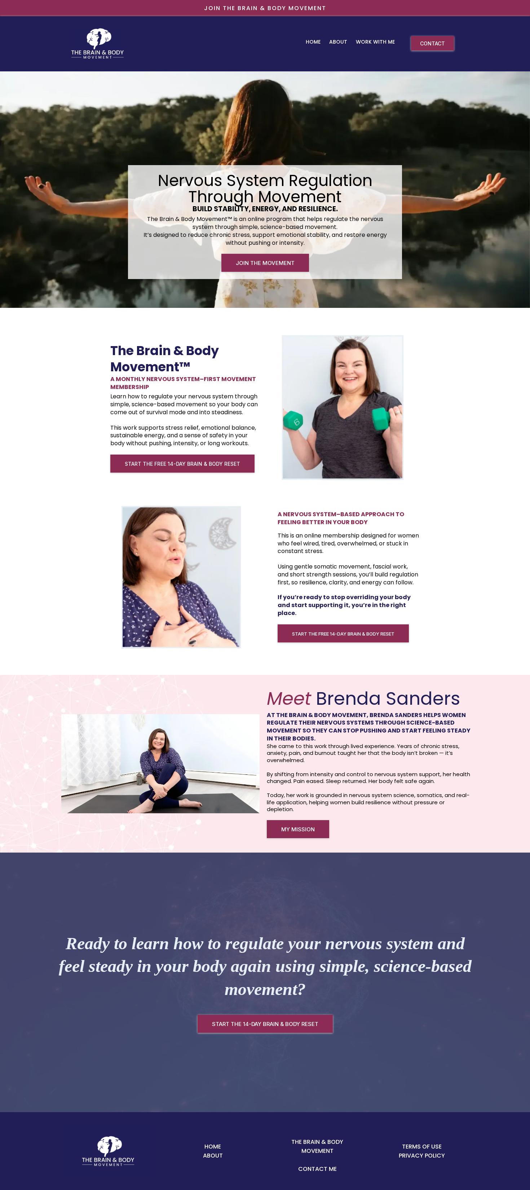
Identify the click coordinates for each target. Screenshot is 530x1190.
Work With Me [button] (376, 41)
